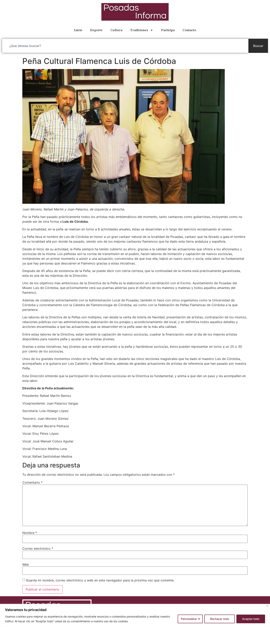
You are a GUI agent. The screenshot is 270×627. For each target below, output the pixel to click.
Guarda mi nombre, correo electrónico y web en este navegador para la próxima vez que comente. (100, 580)
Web (25, 564)
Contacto (189, 30)
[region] (135, 615)
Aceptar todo (250, 618)
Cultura (116, 30)
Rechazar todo (219, 618)
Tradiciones (139, 30)
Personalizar (189, 618)
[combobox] (125, 46)
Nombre (29, 532)
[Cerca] (267, 606)
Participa (168, 30)
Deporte (96, 30)
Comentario (32, 482)
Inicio (78, 30)
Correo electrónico (37, 548)
